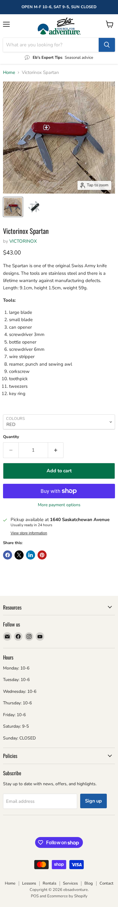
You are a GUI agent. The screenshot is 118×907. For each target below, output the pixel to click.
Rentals (49, 883)
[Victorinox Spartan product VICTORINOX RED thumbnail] (13, 207)
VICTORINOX (23, 241)
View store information (29, 533)
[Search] (107, 45)
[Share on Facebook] (7, 555)
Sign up (93, 801)
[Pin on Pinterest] (42, 555)
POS (35, 896)
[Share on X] (19, 555)
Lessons (29, 883)
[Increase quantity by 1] (56, 450)
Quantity (11, 437)
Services (70, 883)
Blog (88, 883)
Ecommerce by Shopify (67, 896)
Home (9, 72)
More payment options (59, 505)
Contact (106, 883)
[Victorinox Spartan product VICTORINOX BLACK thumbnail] (34, 207)
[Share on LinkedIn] (30, 555)
